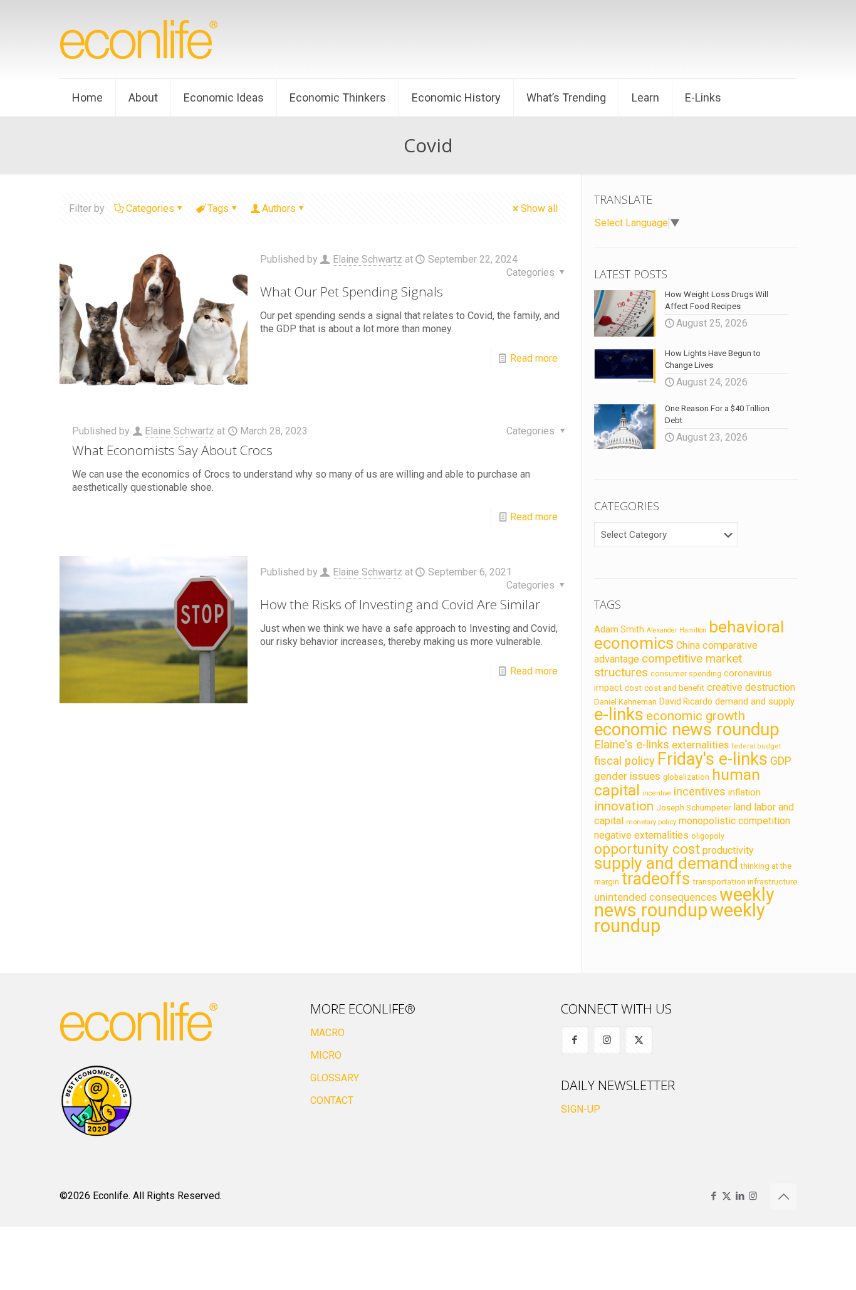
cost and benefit (674, 688)
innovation (624, 806)
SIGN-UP (580, 1109)
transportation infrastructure (744, 881)
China (688, 645)
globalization (686, 777)
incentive (656, 793)
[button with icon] (575, 1040)
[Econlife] (140, 39)
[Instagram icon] (753, 1196)
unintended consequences (655, 897)
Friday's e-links (712, 759)
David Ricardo (685, 701)
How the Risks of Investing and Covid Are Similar (400, 604)
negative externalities (641, 835)
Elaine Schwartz (367, 259)
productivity (728, 850)
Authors (279, 208)
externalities (700, 744)
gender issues (627, 776)
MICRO (326, 1055)
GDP (780, 761)
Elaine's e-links (631, 745)
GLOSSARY (334, 1078)
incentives (700, 791)
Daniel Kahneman (625, 701)
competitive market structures (668, 665)
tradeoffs (656, 879)
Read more (534, 358)
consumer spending (685, 673)
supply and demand (666, 863)
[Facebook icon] (713, 1196)
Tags (218, 208)
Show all (539, 208)
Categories (150, 208)
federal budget (756, 746)
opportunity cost (647, 849)
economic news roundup (687, 730)
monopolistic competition (734, 821)
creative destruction (751, 687)
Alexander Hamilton (676, 630)
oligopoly (707, 836)
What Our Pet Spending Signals (351, 291)
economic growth (695, 715)
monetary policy (651, 821)
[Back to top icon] (783, 1196)
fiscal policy (624, 761)
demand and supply (755, 701)
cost (633, 688)
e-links (619, 715)
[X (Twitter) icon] (726, 1196)
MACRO (327, 1033)
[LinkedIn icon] (739, 1196)
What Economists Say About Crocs (172, 450)
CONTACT (331, 1100)
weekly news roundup (684, 902)
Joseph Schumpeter (693, 807)
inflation (744, 792)
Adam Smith (619, 629)
